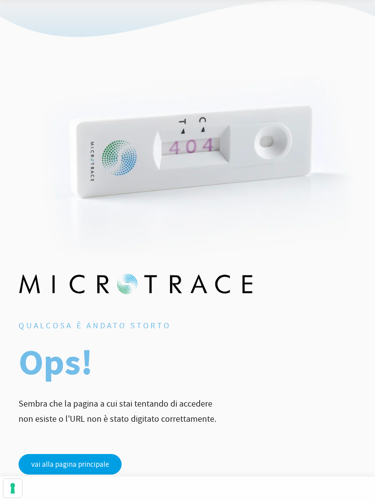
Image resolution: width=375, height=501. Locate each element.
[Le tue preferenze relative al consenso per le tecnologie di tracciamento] (12, 488)
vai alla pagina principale (70, 464)
